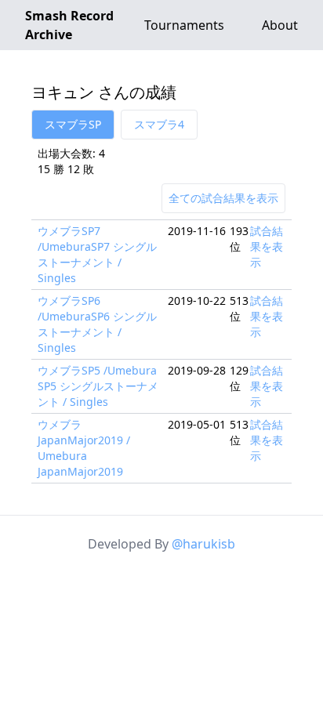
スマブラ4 (159, 124)
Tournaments (184, 25)
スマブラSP (73, 124)
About (280, 25)
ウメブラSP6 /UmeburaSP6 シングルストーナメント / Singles (97, 324)
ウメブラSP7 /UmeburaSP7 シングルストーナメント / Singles (97, 254)
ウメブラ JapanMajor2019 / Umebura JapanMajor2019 (84, 448)
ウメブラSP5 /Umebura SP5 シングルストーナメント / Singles (98, 386)
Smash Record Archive (69, 25)
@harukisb (203, 543)
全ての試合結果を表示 (223, 197)
